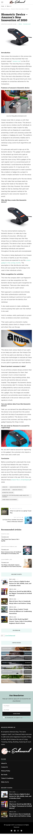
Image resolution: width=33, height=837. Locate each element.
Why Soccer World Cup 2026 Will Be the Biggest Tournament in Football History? (20, 594)
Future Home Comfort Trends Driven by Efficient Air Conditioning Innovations (20, 611)
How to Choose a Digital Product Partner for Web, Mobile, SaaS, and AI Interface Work (20, 584)
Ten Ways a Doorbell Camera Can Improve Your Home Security (11, 565)
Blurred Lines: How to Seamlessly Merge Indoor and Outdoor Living (20, 602)
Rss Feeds (4, 775)
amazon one (16, 61)
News (20, 24)
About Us (4, 764)
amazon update (17, 489)
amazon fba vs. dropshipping (20, 480)
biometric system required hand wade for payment (15, 496)
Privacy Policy (26, 717)
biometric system (7, 492)
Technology (27, 24)
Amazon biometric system (18, 487)
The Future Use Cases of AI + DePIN (10, 540)
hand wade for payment (9, 499)
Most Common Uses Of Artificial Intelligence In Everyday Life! (11, 553)
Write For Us (5, 782)
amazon (4, 487)
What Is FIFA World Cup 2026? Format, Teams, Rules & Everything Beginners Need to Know (20, 621)
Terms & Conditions (7, 778)
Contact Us (4, 767)
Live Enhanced (10, 636)
